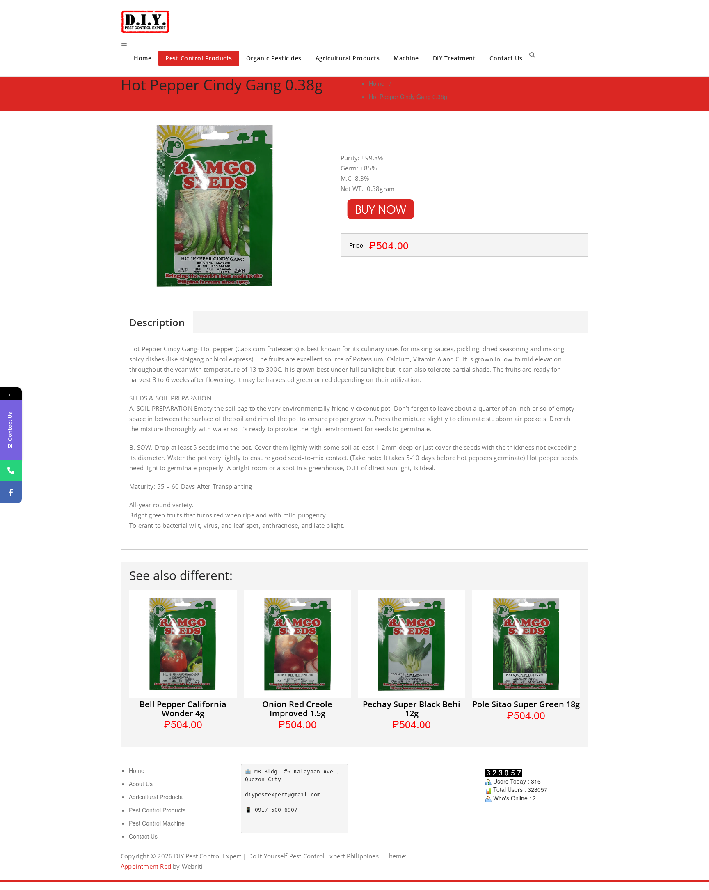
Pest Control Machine (157, 823)
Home (142, 58)
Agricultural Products (348, 58)
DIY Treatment (454, 58)
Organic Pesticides (274, 58)
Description (157, 322)
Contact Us (505, 58)
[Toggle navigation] (124, 44)
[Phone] (11, 470)
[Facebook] (11, 492)
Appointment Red (146, 866)
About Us (141, 784)
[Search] (532, 55)
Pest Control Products (198, 58)
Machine (406, 58)
